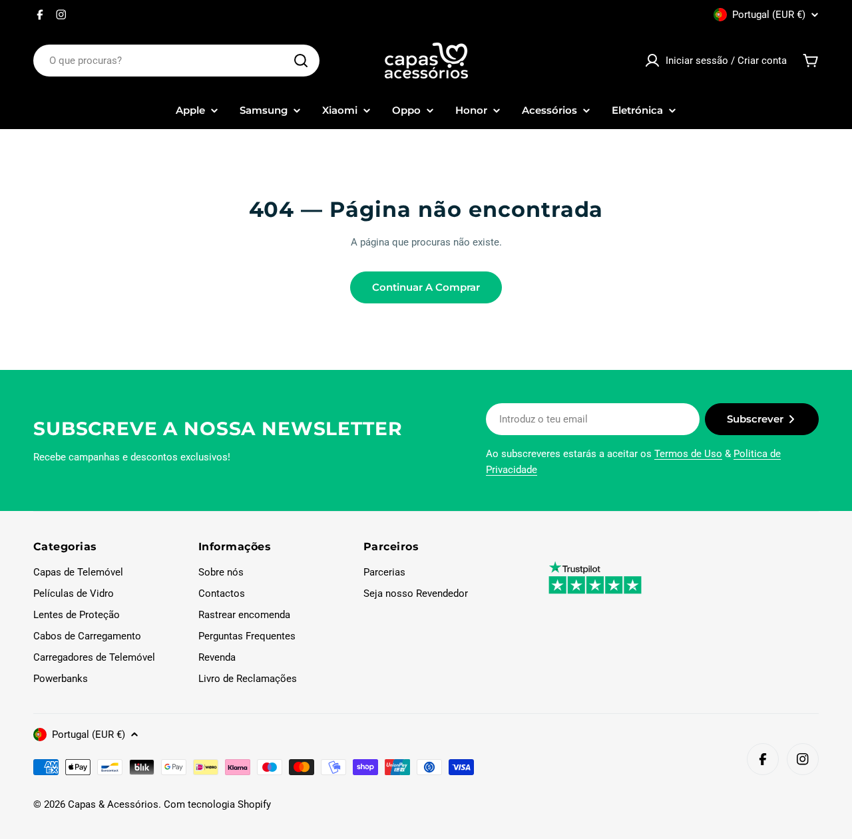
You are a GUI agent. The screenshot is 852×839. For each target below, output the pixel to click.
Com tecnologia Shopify (217, 804)
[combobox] (176, 61)
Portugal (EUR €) (768, 15)
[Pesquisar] (301, 61)
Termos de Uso (688, 454)
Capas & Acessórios (113, 804)
